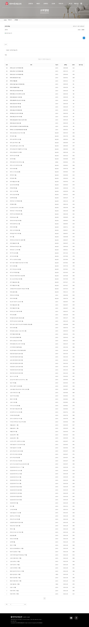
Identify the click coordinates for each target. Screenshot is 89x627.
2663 (73, 421)
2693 (73, 412)
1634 (73, 233)
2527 (73, 425)
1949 (73, 304)
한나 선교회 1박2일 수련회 (15, 278)
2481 (73, 444)
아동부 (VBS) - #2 (13, 590)
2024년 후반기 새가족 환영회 (16, 71)
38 (6, 473)
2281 (73, 438)
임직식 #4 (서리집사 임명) (15, 454)
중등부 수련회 (13, 399)
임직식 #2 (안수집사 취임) (15, 460)
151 (7, 106)
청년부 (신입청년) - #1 (14, 551)
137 (7, 152)
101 (7, 269)
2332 (73, 298)
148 (7, 116)
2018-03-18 (65, 246)
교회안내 (30, 3)
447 (73, 197)
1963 (73, 564)
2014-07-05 (65, 418)
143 (7, 132)
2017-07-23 (65, 265)
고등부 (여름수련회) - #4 (15, 558)
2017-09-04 (65, 256)
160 (7, 77)
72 (6, 363)
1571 (73, 181)
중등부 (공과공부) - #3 (14, 574)
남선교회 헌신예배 (13, 184)
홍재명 (56, 162)
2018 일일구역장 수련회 (15, 233)
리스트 (6, 44)
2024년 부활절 (13, 80)
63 (6, 392)
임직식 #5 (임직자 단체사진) (15, 451)
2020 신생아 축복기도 (14, 142)
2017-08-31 (65, 262)
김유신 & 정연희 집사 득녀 (15, 418)
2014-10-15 (65, 353)
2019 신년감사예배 (14, 194)
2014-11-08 (65, 350)
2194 (73, 541)
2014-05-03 (65, 421)
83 (6, 327)
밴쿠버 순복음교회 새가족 (15, 340)
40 (6, 467)
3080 (73, 392)
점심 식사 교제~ (13, 376)
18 (6, 538)
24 (6, 519)
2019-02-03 (65, 191)
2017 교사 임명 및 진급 (14, 259)
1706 (73, 236)
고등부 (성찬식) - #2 (14, 564)
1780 (73, 265)
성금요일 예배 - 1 (13, 438)
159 (7, 80)
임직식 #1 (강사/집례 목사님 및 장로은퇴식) (18, 464)
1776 (73, 188)
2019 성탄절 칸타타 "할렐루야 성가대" (17, 149)
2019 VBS (12, 158)
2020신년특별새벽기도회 (15, 152)
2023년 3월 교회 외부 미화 (15, 116)
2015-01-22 (65, 340)
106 (7, 253)
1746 (73, 256)
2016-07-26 (65, 298)
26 (6, 512)
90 (6, 304)
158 (7, 84)
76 (6, 350)
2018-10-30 (65, 207)
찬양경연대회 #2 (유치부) (15, 499)
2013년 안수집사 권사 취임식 (16, 532)
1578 (73, 184)
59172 (73, 158)
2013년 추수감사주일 (14, 519)
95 (6, 288)
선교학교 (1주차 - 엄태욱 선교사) (16, 441)
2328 (73, 473)
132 (7, 168)
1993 (73, 561)
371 (73, 574)
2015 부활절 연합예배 (14, 334)
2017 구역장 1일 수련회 (14, 269)
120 (7, 207)
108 (7, 246)
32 (6, 493)
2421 (73, 548)
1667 (73, 217)
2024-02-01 (65, 129)
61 (6, 399)
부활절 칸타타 (13, 431)
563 (73, 97)
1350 (73, 74)
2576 (73, 470)
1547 (73, 145)
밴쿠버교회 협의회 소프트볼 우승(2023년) (18, 126)
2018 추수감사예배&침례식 (15, 213)
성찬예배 (12, 541)
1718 (73, 269)
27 (6, 509)
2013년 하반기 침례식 (14, 525)
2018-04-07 (65, 240)
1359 (73, 149)
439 (73, 123)
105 (7, 256)
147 (7, 119)
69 (6, 373)
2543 (73, 321)
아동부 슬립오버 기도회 (14, 447)
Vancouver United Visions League (16, 275)
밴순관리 (57, 132)
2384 (73, 369)
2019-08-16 (65, 162)
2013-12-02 (65, 512)
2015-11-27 (65, 317)
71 (6, 366)
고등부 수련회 (13, 402)
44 (6, 454)
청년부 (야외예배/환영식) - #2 (16, 548)
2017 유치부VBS (13, 256)
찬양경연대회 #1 (13, 502)
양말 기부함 (12, 382)
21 (6, 528)
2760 (73, 334)
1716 (73, 152)
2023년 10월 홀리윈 (14, 87)
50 (6, 434)
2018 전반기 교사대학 (14, 249)
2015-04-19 (65, 330)
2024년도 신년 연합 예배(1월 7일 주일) (18, 129)
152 (7, 103)
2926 (73, 343)
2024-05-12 (65, 77)
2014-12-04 (65, 347)
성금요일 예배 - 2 (13, 434)
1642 (73, 227)
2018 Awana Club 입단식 (15, 246)
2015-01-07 (65, 343)
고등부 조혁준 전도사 (14, 392)
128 (7, 181)
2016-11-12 (65, 291)
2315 (73, 382)
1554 (73, 191)
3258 (73, 340)
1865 (73, 590)
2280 (73, 483)
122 (7, 201)
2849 (73, 389)
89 (6, 308)
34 (6, 486)
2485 (73, 464)
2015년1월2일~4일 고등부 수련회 (16, 343)
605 (73, 90)
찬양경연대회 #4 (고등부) (15, 493)
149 (7, 113)
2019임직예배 (12, 188)
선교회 (53, 3)
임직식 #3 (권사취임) (14, 457)
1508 (73, 240)
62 (6, 395)
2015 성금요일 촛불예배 (15, 337)
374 (73, 106)
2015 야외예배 (13, 327)
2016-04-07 (65, 301)
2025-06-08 (65, 67)
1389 (73, 77)
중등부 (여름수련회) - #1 (15, 580)
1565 (73, 207)
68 (6, 376)
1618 (73, 171)
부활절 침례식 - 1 (13, 425)
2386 (73, 399)
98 (6, 278)
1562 (73, 249)
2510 (73, 506)
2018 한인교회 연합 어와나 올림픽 (17, 239)
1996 (73, 139)
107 (7, 249)
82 (6, 330)
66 (6, 382)
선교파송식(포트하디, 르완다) (16, 207)
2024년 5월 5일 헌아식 (14, 77)
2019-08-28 (65, 158)
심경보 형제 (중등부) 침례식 (15, 360)
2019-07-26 (65, 168)
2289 (73, 366)
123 (7, 197)
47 (6, 444)
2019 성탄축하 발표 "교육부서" (16, 145)
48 (6, 441)
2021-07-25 (65, 136)
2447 (73, 363)
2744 (73, 327)
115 (7, 223)
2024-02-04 (65, 126)
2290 (73, 532)
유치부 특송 (12, 535)
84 (6, 324)
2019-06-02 (65, 171)
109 (7, 243)
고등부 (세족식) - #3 (14, 561)
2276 (73, 405)
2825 (73, 451)
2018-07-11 (65, 227)
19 (6, 535)
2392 (73, 477)
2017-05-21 (65, 269)
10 (6, 564)
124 (7, 194)
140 (7, 142)
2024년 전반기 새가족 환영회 (16, 74)
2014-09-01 (65, 395)
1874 (73, 587)
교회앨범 (16, 19)
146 (7, 123)
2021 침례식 (12, 136)
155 (7, 93)
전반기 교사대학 (13, 191)
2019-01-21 (65, 194)
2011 (73, 567)
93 (6, 295)
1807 (73, 201)
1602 (73, 214)
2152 (73, 311)
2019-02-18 (65, 188)
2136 (73, 580)
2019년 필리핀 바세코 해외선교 (16, 162)
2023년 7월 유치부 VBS (14, 103)
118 (7, 214)
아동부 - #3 (12, 587)
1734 (73, 142)
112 (7, 233)
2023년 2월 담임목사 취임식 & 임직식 (17, 119)
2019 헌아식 (12, 175)
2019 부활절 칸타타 (14, 181)
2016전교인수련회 (13, 295)
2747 (73, 353)
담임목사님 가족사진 (14, 515)
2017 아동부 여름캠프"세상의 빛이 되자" (18, 262)
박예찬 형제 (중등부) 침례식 (15, 363)
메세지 (38, 3)
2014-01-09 (65, 467)
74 (6, 356)
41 (6, 464)
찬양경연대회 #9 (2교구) (15, 477)
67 (6, 379)
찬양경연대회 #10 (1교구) (15, 473)
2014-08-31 (65, 399)
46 (6, 447)
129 (7, 178)
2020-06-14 (65, 139)
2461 (73, 519)
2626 (73, 386)
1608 (73, 165)
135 (7, 158)
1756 (73, 162)
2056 (73, 558)
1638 (73, 194)
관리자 (56, 67)
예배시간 (12, 528)
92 (6, 298)
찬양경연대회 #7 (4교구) (15, 483)
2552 (73, 360)
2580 (73, 418)
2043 (73, 584)
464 (73, 129)
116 (7, 220)
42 (6, 460)
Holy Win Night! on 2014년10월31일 (17, 350)
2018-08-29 (65, 217)
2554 (73, 428)
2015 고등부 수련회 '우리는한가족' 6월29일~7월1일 (20, 324)
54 (6, 421)
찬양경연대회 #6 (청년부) (15, 486)
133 (7, 165)
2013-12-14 (65, 506)
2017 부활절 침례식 (14, 282)
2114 (73, 593)
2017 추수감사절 (13, 252)
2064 (73, 496)
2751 (73, 454)
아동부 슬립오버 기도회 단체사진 (16, 444)
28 (6, 506)
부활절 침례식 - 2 (13, 428)
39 (6, 470)
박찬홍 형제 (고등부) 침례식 (15, 366)
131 (7, 171)
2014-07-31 (65, 412)
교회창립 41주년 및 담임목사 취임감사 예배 (19, 288)
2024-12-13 (65, 71)
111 (6, 236)
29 (6, 502)
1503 (73, 223)
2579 (73, 431)
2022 (73, 291)
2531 (73, 434)
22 (6, 525)
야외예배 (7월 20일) (14, 415)
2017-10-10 (65, 253)
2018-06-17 (65, 230)
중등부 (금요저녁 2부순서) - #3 (16, 571)
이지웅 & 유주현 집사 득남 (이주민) (17, 421)
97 (6, 282)
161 (7, 74)
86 (6, 317)
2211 (73, 395)
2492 (73, 356)
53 (6, 425)
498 (73, 119)
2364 (73, 525)
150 (7, 110)
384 (73, 113)
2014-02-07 (65, 451)
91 (6, 301)
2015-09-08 (65, 324)
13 (6, 554)
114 (7, 227)
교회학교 (45, 3)
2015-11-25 (65, 321)
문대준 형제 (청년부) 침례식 (15, 373)
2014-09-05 (65, 392)
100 (7, 272)
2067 (73, 493)
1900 (73, 275)
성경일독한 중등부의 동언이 (15, 522)
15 (6, 548)
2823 (73, 515)
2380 (73, 415)
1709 (73, 282)
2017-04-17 (65, 282)
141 (7, 139)
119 (7, 210)
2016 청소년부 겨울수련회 (15, 311)
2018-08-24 (65, 220)
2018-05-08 (65, 236)
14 (6, 551)
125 (7, 191)
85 (6, 321)
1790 (73, 278)
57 (6, 412)
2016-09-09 (65, 295)
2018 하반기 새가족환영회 (15, 201)
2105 (73, 490)
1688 (73, 210)
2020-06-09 (65, 142)
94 (6, 291)
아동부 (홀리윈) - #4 (14, 584)
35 (6, 483)
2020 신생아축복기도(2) (15, 139)
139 (7, 145)
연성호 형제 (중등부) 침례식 (15, 356)
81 (6, 334)
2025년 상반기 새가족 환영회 (16, 67)
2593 (73, 379)
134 (7, 162)
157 (7, 87)
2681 (73, 457)
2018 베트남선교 (13, 217)
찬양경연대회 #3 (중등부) (15, 496)
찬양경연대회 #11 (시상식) (15, 470)
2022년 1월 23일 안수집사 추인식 (17, 132)
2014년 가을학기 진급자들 (15, 386)
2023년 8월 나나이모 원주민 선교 (16, 93)
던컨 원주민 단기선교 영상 (15, 412)
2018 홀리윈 (12, 204)
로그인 (70, 3)
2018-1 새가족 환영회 (14, 230)
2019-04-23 (65, 178)
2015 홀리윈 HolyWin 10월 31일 (16, 317)
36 (6, 480)
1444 (73, 175)
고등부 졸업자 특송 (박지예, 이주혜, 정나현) (19, 389)
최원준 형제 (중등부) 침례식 (15, 353)
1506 (73, 168)
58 (6, 408)
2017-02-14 (65, 288)
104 (7, 259)
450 (73, 100)
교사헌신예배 (12, 509)
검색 (25, 604)
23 (6, 522)
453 (73, 110)
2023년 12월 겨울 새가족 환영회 (16, 84)
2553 (73, 317)
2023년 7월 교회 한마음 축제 (15, 90)
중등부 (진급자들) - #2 (14, 577)
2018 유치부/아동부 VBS (15, 220)
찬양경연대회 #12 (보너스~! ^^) (16, 467)
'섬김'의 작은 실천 (13, 395)
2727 (73, 408)
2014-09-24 (65, 376)
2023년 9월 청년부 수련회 (15, 97)
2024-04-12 (65, 80)
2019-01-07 (65, 197)
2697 (73, 376)
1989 (73, 502)
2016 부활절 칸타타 (14, 308)
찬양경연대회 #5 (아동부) (15, 490)
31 (6, 496)
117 (7, 217)
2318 (73, 538)
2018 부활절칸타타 (14, 243)
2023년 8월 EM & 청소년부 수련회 (17, 100)
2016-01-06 (65, 314)
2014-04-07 (65, 441)
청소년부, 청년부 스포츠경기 (16, 301)
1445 (73, 204)
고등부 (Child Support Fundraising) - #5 (17, 554)
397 (73, 116)
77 (6, 347)
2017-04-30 (65, 275)
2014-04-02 (65, 444)
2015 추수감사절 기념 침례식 (16, 321)
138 (7, 149)
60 (6, 402)
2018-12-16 (65, 201)
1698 (73, 262)
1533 (73, 230)
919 (73, 80)
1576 (73, 178)
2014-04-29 (65, 425)
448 (73, 126)
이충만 (56, 574)
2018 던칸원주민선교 (14, 223)
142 (7, 136)
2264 (73, 301)
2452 (73, 447)
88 (6, 311)
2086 (73, 136)
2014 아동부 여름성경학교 (15, 408)
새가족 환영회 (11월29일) (15, 347)
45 (6, 451)
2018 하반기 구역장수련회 (15, 210)
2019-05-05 (65, 175)
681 (73, 84)
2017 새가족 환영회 (14, 272)
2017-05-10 (65, 272)
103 (7, 262)
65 (6, 386)
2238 (73, 486)
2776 (73, 467)
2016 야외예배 (13, 298)
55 (6, 418)
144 (7, 129)
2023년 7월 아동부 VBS (14, 106)
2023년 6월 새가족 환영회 (15, 110)
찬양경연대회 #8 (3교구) (15, 480)
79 (6, 340)
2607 (73, 441)
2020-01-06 (65, 152)
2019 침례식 (12, 178)
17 (6, 541)
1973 (73, 253)
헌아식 (11, 236)
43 (6, 457)
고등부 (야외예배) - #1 (14, 567)
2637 (73, 337)
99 (6, 275)
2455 (73, 402)
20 (6, 532)
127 (7, 184)
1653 (73, 132)
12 (6, 558)
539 (73, 87)
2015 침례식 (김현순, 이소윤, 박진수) (17, 330)
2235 (73, 295)
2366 (73, 373)
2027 (73, 288)
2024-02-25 (65, 84)
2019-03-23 (65, 184)
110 (7, 240)
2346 (73, 545)
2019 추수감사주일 (14, 155)
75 (6, 353)
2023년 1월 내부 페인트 (14, 123)
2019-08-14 (65, 165)
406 (73, 103)
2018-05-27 (65, 233)
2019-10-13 (65, 155)
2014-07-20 (65, 415)
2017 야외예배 (13, 265)
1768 (73, 220)
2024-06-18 (65, 74)
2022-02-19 (65, 132)
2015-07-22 (65, 327)
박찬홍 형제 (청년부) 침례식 (15, 369)
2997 (73, 350)
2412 (73, 243)
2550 (73, 460)
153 (7, 100)
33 (6, 490)
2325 (73, 535)
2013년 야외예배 (13, 538)
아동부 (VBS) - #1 (13, 593)
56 (6, 415)
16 (6, 545)
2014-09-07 (65, 386)
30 (6, 499)
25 (6, 515)
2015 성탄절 (12, 314)
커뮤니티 (61, 3)
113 (7, 230)
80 (6, 337)
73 (6, 360)
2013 (73, 554)
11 (6, 561)
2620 (73, 324)
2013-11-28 (65, 515)
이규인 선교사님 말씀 (14, 405)
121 (7, 204)
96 (6, 285)
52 (6, 428)
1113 (73, 67)
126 (7, 188)
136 (7, 155)
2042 (73, 499)
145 (7, 126)
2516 (73, 509)
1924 (73, 272)
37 (6, 477)
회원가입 (76, 3)
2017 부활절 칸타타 (14, 285)
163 (7, 67)
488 (73, 93)
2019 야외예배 (13, 168)
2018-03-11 (65, 249)
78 (6, 343)
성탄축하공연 (12, 197)
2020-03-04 (65, 145)
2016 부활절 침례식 (14, 304)
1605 (73, 285)
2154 (73, 522)
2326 (73, 512)
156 (7, 90)
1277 (73, 71)
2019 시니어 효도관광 (14, 171)
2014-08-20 (65, 408)
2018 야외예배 (13, 226)
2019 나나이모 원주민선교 (15, 165)
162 (7, 71)
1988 (73, 571)
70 (6, 369)
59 (6, 405)
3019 (73, 330)
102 (7, 265)
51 (6, 431)
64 (6, 389)
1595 (73, 246)
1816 (73, 155)
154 (7, 97)
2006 (73, 308)
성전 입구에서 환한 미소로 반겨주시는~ (18, 379)
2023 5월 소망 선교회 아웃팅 (15, 113)
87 (6, 314)
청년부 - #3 (12, 545)
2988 (73, 347)
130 (7, 175)
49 (6, 438)
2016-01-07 (65, 311)
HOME (5, 20)
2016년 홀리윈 (13, 291)
